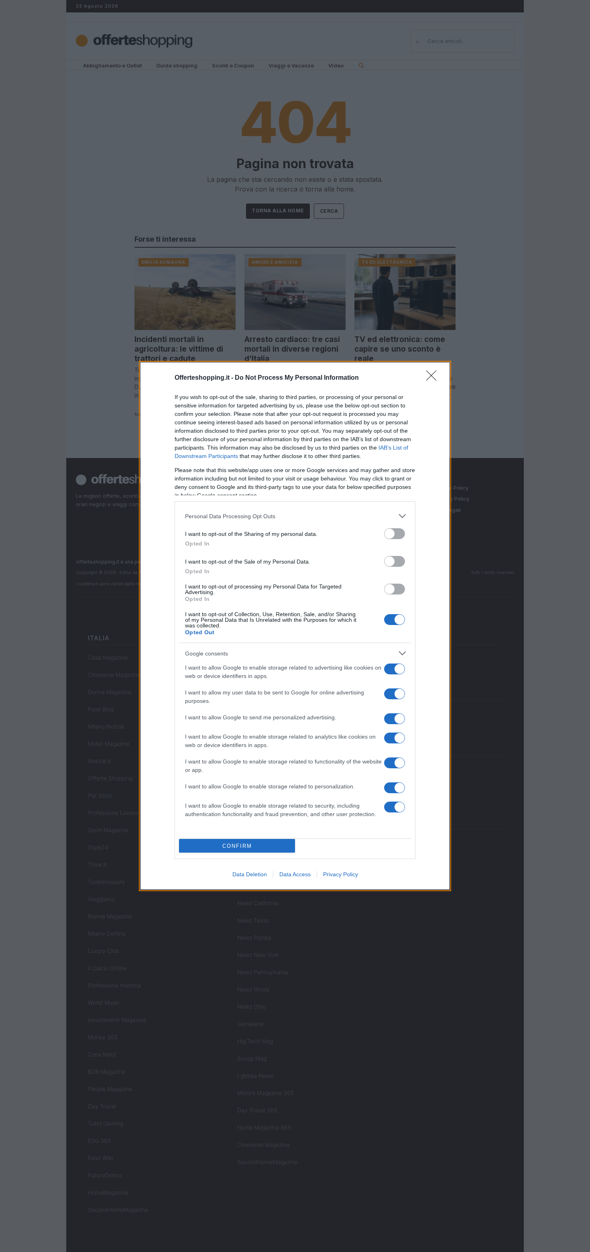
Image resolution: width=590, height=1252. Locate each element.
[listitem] (295, 516)
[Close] (433, 378)
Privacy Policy (340, 874)
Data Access (295, 874)
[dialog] (295, 626)
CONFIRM (237, 846)
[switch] (394, 533)
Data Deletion (249, 874)
